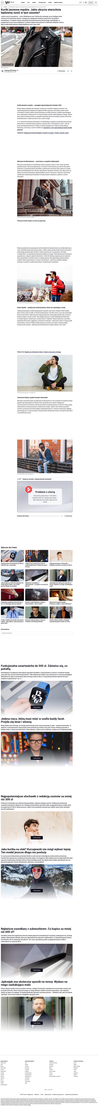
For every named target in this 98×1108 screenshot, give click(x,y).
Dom (26, 1062)
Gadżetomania (28, 1076)
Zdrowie (2, 1076)
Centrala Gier (27, 1081)
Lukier (75, 1071)
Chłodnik (51, 1069)
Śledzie (75, 1064)
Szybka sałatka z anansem (54, 1076)
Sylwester (51, 1064)
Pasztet (50, 1074)
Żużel (26, 1083)
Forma (23, 2)
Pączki (75, 1069)
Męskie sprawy (58, 2)
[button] (85, 2)
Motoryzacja (3, 1071)
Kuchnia (26, 1066)
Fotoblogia (27, 1078)
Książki (26, 1064)
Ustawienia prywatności (71, 1094)
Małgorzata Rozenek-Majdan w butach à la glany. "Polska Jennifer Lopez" (46, 133)
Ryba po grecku (77, 1066)
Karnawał (51, 1066)
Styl (28, 2)
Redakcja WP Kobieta (10, 70)
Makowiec (76, 1067)
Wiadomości (3, 1062)
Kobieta (2, 1073)
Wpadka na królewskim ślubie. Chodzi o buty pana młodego (43, 352)
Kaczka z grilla (52, 1071)
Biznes (2, 1066)
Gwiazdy (2, 1074)
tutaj (29, 1104)
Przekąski (76, 1076)
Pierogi (50, 1073)
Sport (2, 1064)
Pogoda (2, 1081)
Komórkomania (28, 1074)
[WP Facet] (13, 2)
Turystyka (27, 1069)
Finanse (2, 1069)
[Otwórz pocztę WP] (80, 2)
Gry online (27, 1079)
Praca (2, 1079)
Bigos (50, 1067)
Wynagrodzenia (4, 1084)
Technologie (42, 2)
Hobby (34, 2)
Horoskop (27, 1067)
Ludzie (50, 2)
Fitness (2, 1083)
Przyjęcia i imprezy (53, 1062)
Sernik (75, 1062)
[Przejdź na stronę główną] (2, 3)
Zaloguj (91, 2)
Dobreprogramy (28, 1073)
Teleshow (2, 1078)
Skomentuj (62, 71)
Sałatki (75, 1074)
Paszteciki (76, 1073)
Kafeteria (27, 1071)
